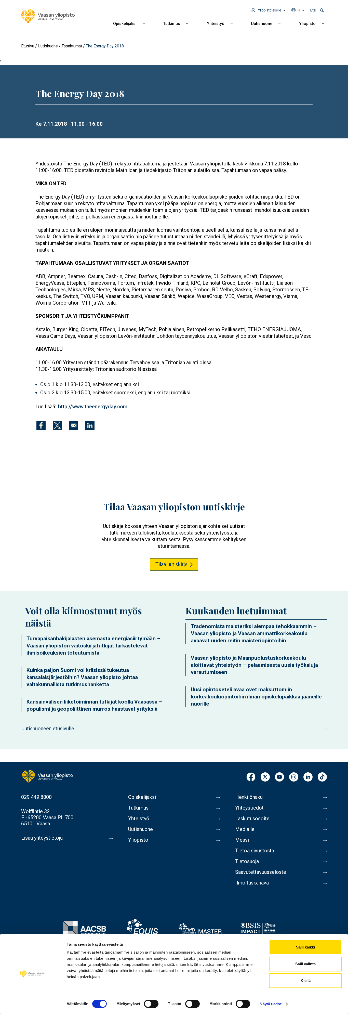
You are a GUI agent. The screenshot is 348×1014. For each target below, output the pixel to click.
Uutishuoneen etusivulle (47, 728)
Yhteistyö (215, 23)
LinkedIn (308, 777)
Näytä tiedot (270, 1004)
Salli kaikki (305, 947)
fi (299, 10)
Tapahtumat (72, 46)
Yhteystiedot (249, 808)
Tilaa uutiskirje (171, 564)
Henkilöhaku (249, 797)
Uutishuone (261, 23)
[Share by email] (73, 425)
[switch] (151, 1004)
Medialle (245, 829)
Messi (242, 840)
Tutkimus (171, 23)
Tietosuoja (247, 861)
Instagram (293, 777)
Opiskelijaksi (125, 23)
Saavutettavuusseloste (260, 872)
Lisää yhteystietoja (42, 838)
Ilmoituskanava (252, 883)
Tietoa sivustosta (254, 851)
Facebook (251, 777)
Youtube (279, 777)
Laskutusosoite (252, 818)
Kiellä (306, 980)
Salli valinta (305, 964)
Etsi (313, 10)
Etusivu (27, 46)
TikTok (322, 777)
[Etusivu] (48, 16)
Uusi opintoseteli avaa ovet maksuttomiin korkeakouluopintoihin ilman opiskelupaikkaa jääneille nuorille (256, 696)
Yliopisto (307, 23)
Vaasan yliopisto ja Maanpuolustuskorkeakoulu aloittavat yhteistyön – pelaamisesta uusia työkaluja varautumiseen (254, 665)
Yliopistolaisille (269, 10)
